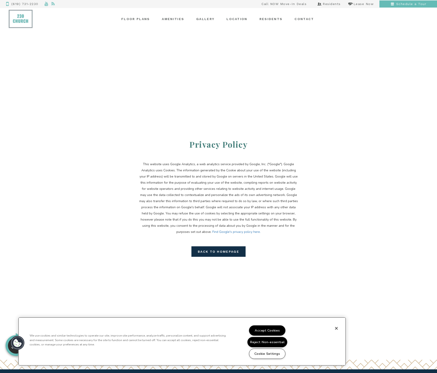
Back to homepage (218, 251)
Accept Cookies (267, 330)
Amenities (173, 19)
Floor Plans (135, 19)
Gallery (205, 19)
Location (236, 19)
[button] (46, 4)
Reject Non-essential (267, 342)
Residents (271, 19)
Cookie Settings (267, 353)
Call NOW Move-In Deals (284, 4)
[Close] (336, 328)
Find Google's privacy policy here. (236, 232)
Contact (304, 19)
